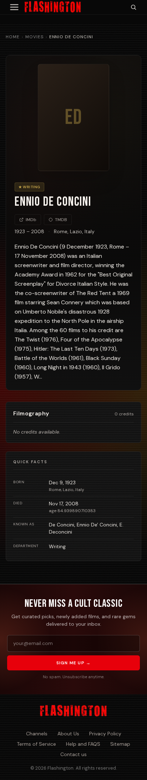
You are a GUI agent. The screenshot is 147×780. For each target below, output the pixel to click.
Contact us (73, 754)
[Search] (133, 7)
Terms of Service (36, 744)
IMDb (31, 219)
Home (13, 37)
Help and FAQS (83, 744)
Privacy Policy (105, 733)
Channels (36, 733)
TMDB (61, 219)
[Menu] (14, 7)
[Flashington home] (73, 711)
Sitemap (120, 744)
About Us (68, 733)
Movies (34, 37)
